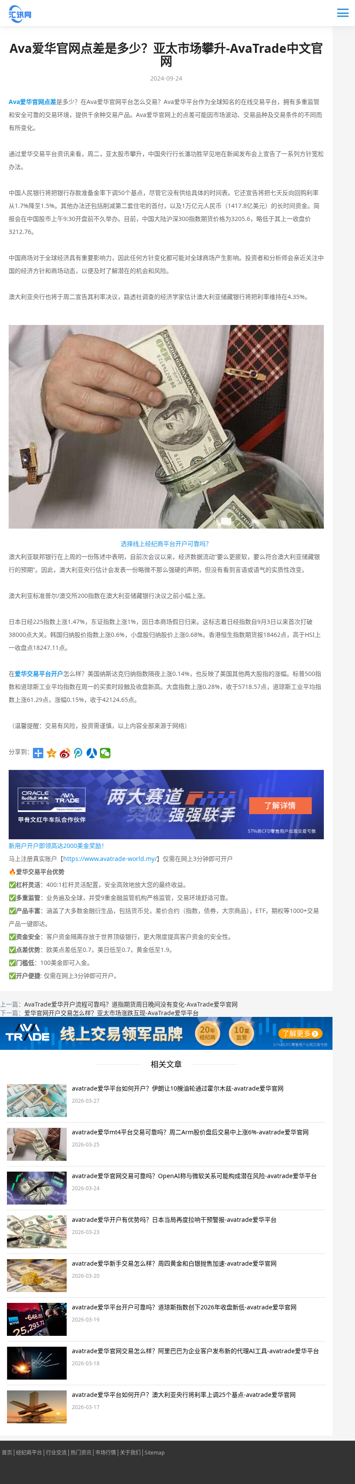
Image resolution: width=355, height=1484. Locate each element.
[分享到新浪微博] (65, 753)
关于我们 (130, 1452)
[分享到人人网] (92, 753)
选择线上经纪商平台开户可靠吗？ (166, 543)
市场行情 (105, 1452)
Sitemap (155, 1452)
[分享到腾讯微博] (78, 753)
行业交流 (56, 1452)
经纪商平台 (29, 1452)
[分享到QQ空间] (51, 753)
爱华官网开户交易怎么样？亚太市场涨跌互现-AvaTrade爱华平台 (111, 1013)
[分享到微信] (105, 753)
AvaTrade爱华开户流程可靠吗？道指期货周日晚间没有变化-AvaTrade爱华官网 (131, 1004)
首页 (7, 1452)
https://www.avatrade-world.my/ (110, 858)
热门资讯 (81, 1452)
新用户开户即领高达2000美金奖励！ (58, 845)
